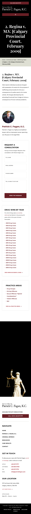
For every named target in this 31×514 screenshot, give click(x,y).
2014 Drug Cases (11, 245)
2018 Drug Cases (11, 235)
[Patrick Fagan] (8, 111)
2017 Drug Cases (11, 238)
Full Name (8, 157)
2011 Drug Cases (11, 252)
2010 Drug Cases (11, 255)
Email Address (9, 165)
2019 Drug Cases (11, 233)
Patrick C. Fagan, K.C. (13, 126)
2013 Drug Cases (11, 248)
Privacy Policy (7, 509)
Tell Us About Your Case (12, 181)
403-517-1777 (15, 464)
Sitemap (15, 511)
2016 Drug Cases (11, 240)
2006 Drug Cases (11, 265)
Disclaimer (24, 509)
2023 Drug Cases (11, 223)
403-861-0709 (15, 466)
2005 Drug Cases (11, 267)
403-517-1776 (15, 469)
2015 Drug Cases (11, 243)
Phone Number (9, 173)
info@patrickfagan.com (18, 472)
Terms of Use (16, 509)
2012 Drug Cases (11, 250)
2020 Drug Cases (11, 230)
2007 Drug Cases (11, 262)
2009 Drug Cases (11, 257)
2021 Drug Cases (11, 228)
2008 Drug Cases (11, 260)
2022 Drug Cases (11, 225)
